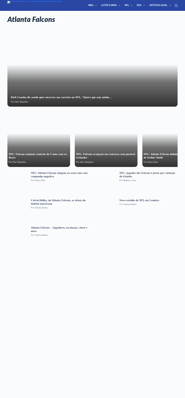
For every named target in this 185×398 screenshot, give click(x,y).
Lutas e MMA (109, 5)
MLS (139, 5)
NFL (127, 5)
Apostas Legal (158, 5)
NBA (90, 5)
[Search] (176, 5)
